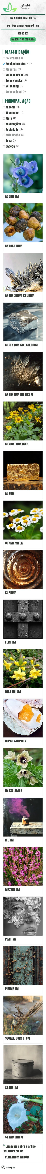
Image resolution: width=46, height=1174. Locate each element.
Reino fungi (12, 86)
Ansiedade (12, 130)
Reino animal (14, 92)
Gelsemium (13, 691)
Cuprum (10, 592)
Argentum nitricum (19, 394)
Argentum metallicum (21, 345)
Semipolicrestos (16, 64)
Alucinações (13, 124)
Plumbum (12, 988)
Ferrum (10, 642)
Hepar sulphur (15, 741)
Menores (11, 69)
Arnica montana (16, 444)
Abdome (10, 107)
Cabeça (10, 146)
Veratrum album (17, 1157)
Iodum (9, 840)
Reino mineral (14, 75)
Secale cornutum (17, 1038)
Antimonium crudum (19, 295)
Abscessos (12, 113)
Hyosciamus (13, 790)
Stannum (11, 1087)
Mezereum (12, 889)
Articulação (13, 135)
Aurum (10, 493)
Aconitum (12, 196)
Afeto (9, 118)
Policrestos (13, 58)
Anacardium (13, 245)
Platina (10, 939)
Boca (9, 141)
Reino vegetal (14, 81)
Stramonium (14, 1137)
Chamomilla (14, 543)
